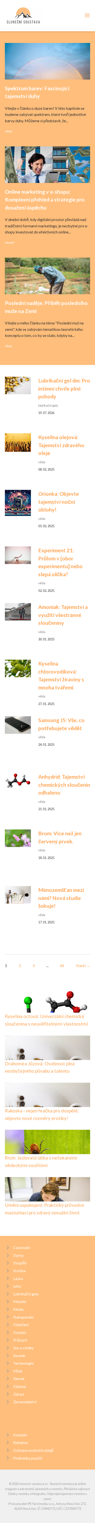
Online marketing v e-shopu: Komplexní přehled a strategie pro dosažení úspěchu (45, 200)
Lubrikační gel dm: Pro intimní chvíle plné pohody (64, 388)
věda (8, 131)
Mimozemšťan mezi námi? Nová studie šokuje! (61, 898)
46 (62, 965)
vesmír (9, 242)
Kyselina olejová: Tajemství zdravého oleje (61, 445)
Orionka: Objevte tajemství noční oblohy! (58, 502)
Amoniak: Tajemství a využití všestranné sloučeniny (63, 615)
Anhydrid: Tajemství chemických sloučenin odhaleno (64, 785)
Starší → (83, 965)
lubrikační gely (48, 405)
